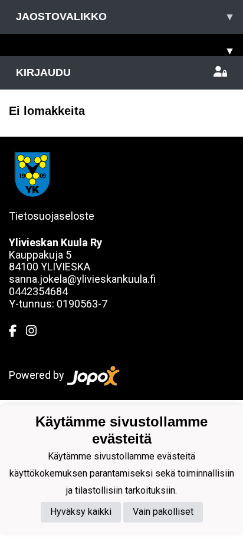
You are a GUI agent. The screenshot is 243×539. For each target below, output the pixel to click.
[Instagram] (36, 331)
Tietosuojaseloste (51, 216)
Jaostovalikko (124, 16)
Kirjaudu (43, 72)
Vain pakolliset (163, 511)
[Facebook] (17, 331)
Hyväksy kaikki (80, 511)
